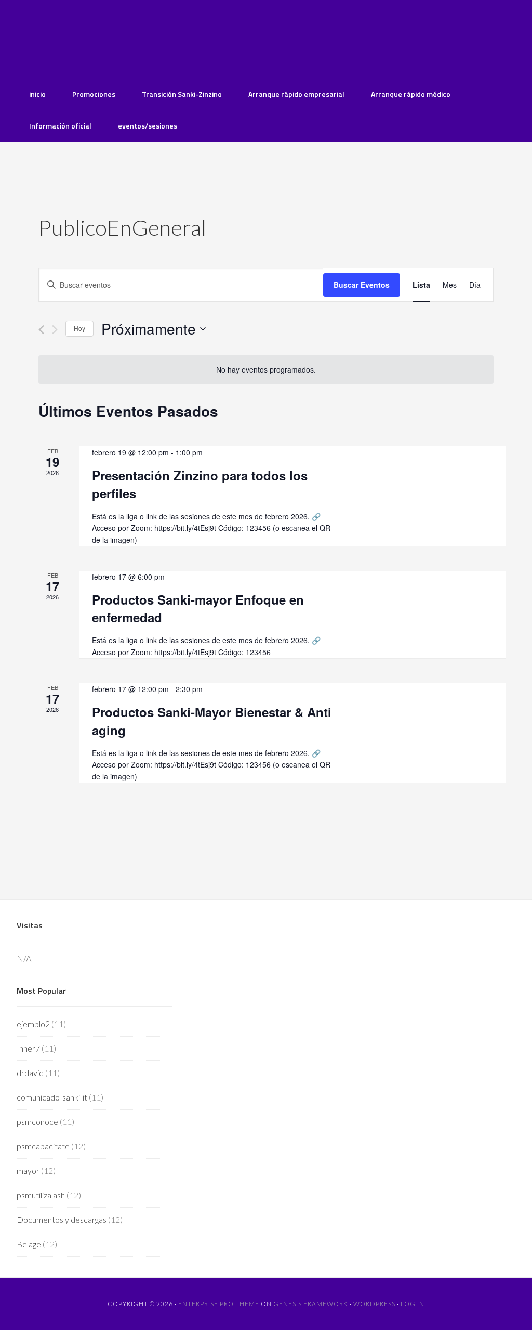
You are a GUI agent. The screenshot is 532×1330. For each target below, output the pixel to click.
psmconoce (37, 1122)
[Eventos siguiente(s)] (55, 330)
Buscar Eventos (362, 284)
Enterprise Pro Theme (218, 1304)
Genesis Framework (310, 1304)
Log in (412, 1304)
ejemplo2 (33, 1024)
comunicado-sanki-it (52, 1097)
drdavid (30, 1073)
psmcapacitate (43, 1146)
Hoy (79, 328)
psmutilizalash (41, 1195)
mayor (28, 1170)
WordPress (374, 1304)
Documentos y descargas (62, 1219)
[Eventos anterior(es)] (41, 330)
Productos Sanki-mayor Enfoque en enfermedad (198, 608)
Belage (29, 1244)
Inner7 (28, 1048)
